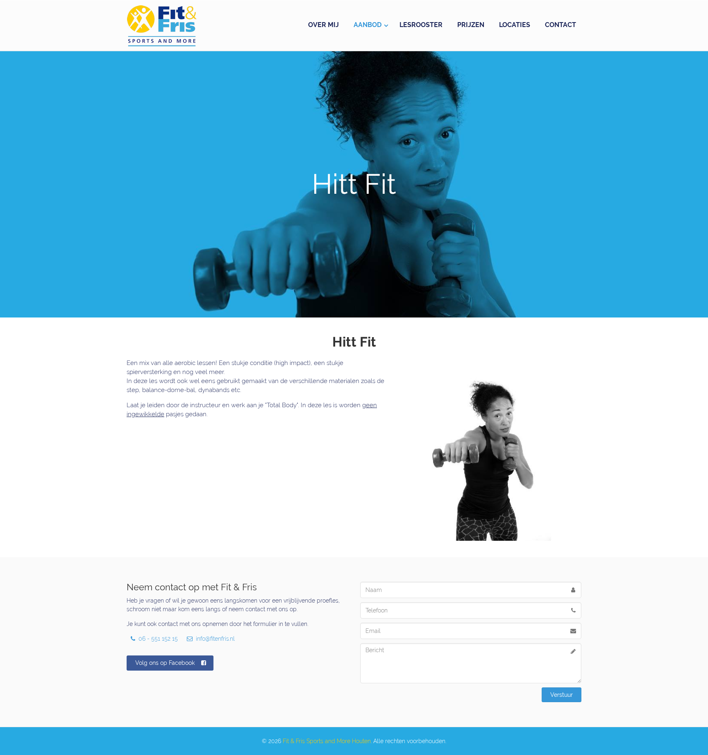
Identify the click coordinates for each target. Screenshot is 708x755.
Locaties (514, 25)
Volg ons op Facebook (165, 663)
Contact (560, 25)
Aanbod (367, 25)
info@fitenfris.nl (214, 638)
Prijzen (470, 25)
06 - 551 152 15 (157, 638)
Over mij (323, 25)
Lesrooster (420, 25)
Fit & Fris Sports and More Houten (327, 741)
